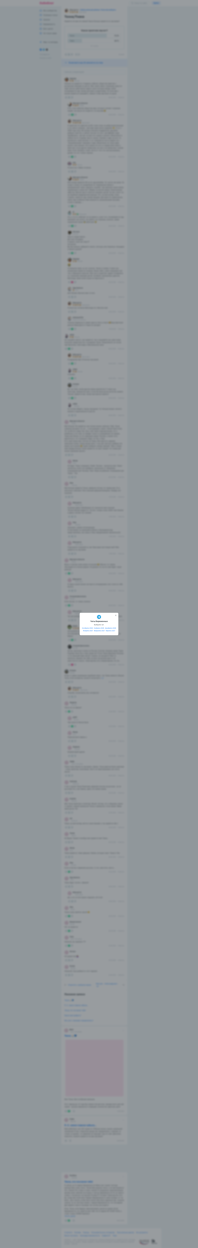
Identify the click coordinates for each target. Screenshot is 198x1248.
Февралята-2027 (99, 630)
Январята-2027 (88, 630)
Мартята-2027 (110, 630)
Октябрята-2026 (87, 628)
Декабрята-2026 (110, 628)
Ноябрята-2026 (99, 628)
